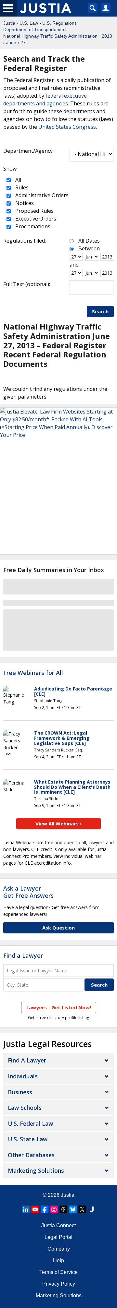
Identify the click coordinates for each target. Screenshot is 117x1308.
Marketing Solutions (36, 1170)
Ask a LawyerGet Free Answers (28, 891)
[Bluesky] (73, 1209)
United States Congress (67, 126)
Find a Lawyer (23, 955)
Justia (9, 23)
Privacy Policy (58, 1284)
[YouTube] (35, 1209)
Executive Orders (35, 218)
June (11, 42)
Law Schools (25, 1107)
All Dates (89, 240)
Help (58, 1260)
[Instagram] (54, 1209)
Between (89, 248)
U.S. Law (29, 23)
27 (23, 42)
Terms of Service (58, 1272)
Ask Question (58, 927)
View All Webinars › (58, 823)
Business (20, 1092)
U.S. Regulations (59, 23)
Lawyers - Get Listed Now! (58, 1007)
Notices (24, 203)
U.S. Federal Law (30, 1123)
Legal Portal (58, 1237)
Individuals (23, 1076)
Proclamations (32, 226)
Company (58, 1249)
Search (100, 311)
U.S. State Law (27, 1139)
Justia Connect (58, 1225)
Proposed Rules (34, 210)
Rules (21, 187)
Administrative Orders (41, 195)
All (17, 179)
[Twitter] (82, 1209)
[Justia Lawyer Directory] (92, 1209)
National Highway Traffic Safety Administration (50, 36)
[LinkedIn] (26, 1209)
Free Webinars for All (33, 673)
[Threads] (63, 1209)
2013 (107, 36)
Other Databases (31, 1155)
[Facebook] (44, 1209)
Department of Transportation (33, 29)
